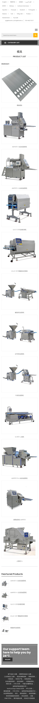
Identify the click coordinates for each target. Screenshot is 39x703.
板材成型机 (23, 693)
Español (4, 10)
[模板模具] (19, 84)
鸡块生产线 (19, 679)
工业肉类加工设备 (9, 676)
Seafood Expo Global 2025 (15, 689)
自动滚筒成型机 (8, 693)
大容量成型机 (30, 681)
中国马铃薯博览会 (27, 684)
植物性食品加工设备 (25, 674)
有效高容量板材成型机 (12, 696)
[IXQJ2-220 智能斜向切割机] (5, 619)
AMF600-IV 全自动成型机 (19, 188)
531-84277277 (29, 20)
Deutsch (22, 10)
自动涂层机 (20, 681)
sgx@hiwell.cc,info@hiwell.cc (14, 20)
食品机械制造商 (21, 676)
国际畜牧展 (7, 691)
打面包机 (10, 679)
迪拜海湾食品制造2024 (28, 691)
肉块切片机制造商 (29, 698)
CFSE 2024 (15, 691)
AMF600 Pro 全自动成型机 (19, 478)
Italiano (4, 14)
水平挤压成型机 (19, 354)
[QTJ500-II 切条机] (19, 209)
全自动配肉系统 (10, 681)
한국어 (4, 6)
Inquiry (7, 659)
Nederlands (6, 18)
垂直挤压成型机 (19, 312)
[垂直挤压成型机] (5, 631)
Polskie (28, 14)
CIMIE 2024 (7, 698)
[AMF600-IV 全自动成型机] (5, 595)
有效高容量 (32, 693)
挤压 (16, 693)
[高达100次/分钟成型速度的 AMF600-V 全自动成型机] (19, 126)
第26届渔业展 (18, 698)
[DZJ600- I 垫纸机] (19, 416)
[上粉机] (19, 540)
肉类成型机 (27, 679)
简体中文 (12, 2)
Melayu (11, 6)
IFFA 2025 (29, 689)
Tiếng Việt (20, 14)
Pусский (15, 18)
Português (32, 10)
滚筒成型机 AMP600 (19, 520)
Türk (12, 14)
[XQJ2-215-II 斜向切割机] (19, 250)
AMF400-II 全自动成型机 (19, 147)
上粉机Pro (19, 561)
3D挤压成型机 (19, 395)
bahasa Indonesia (23, 6)
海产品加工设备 (12, 674)
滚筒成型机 (31, 676)
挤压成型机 (24, 696)
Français (13, 10)
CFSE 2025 (17, 684)
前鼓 (31, 696)
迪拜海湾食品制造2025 (19, 686)
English (4, 2)
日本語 (21, 2)
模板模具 (19, 105)
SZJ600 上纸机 (19, 437)
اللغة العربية (28, 2)
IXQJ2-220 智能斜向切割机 (19, 271)
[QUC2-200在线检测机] (5, 607)
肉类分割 (8, 684)
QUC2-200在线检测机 (19, 230)
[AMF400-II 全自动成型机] (5, 583)
